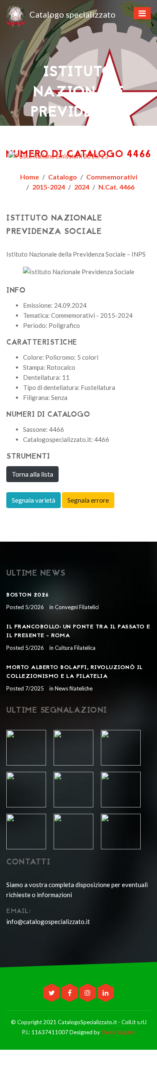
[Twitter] (52, 993)
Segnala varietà (33, 500)
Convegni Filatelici (76, 607)
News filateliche (73, 688)
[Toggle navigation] (142, 13)
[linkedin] (105, 993)
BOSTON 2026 (27, 595)
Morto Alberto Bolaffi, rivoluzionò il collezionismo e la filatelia (74, 672)
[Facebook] (70, 993)
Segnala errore (88, 500)
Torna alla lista (32, 474)
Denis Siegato (118, 1032)
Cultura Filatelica (74, 647)
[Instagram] (88, 993)
